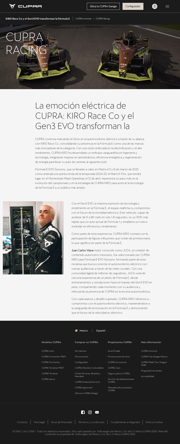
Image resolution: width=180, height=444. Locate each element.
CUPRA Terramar (50, 373)
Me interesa (80, 351)
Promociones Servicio (119, 356)
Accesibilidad (147, 376)
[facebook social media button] (83, 412)
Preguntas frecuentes (151, 371)
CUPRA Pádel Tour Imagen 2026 (154, 363)
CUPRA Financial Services (87, 382)
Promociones (81, 356)
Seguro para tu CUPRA (119, 373)
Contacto (22, 422)
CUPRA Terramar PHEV (53, 368)
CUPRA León (48, 351)
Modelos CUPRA (51, 342)
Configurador (133, 6)
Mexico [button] (84, 330)
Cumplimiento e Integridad (125, 422)
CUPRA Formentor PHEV (54, 356)
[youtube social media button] (97, 412)
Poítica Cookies (154, 422)
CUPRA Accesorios (117, 362)
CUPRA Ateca (48, 379)
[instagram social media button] (90, 412)
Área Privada (114, 351)
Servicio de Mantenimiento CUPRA (121, 380)
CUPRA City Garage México (154, 356)
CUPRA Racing (103, 18)
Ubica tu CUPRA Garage (103, 6)
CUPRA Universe (84, 18)
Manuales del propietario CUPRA (120, 389)
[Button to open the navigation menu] (167, 6)
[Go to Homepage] (25, 6)
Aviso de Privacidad (61, 422)
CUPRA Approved (83, 387)
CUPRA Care (114, 368)
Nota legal (39, 422)
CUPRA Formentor (51, 362)
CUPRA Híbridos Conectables (89, 368)
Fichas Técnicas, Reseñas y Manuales (87, 375)
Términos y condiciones (91, 422)
